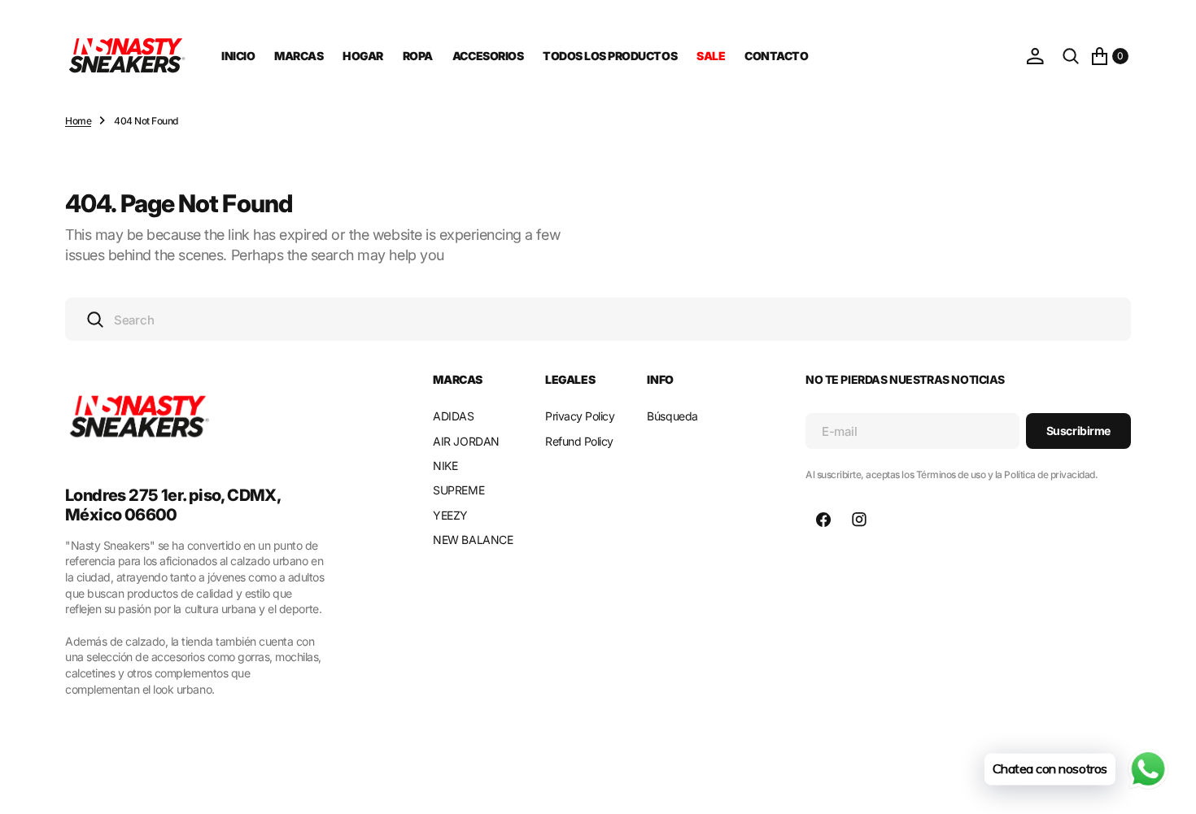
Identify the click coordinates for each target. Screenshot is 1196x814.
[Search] (1071, 56)
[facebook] (823, 520)
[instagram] (859, 520)
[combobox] (598, 319)
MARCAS (298, 56)
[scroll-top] (1168, 786)
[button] (1035, 56)
